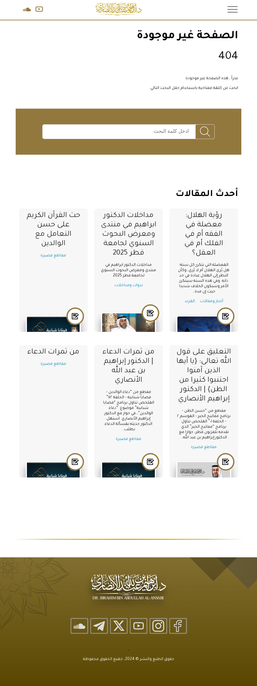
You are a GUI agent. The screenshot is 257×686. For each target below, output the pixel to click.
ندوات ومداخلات (128, 285)
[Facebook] (178, 625)
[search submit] (205, 132)
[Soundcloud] (79, 625)
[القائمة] (232, 9)
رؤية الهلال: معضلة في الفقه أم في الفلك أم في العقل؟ (203, 234)
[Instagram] (158, 625)
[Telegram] (99, 625)
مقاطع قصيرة (53, 256)
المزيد (190, 301)
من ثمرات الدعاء (53, 352)
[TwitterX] (118, 625)
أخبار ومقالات (211, 301)
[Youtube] (138, 625)
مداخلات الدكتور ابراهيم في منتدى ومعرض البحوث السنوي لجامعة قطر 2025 (128, 234)
